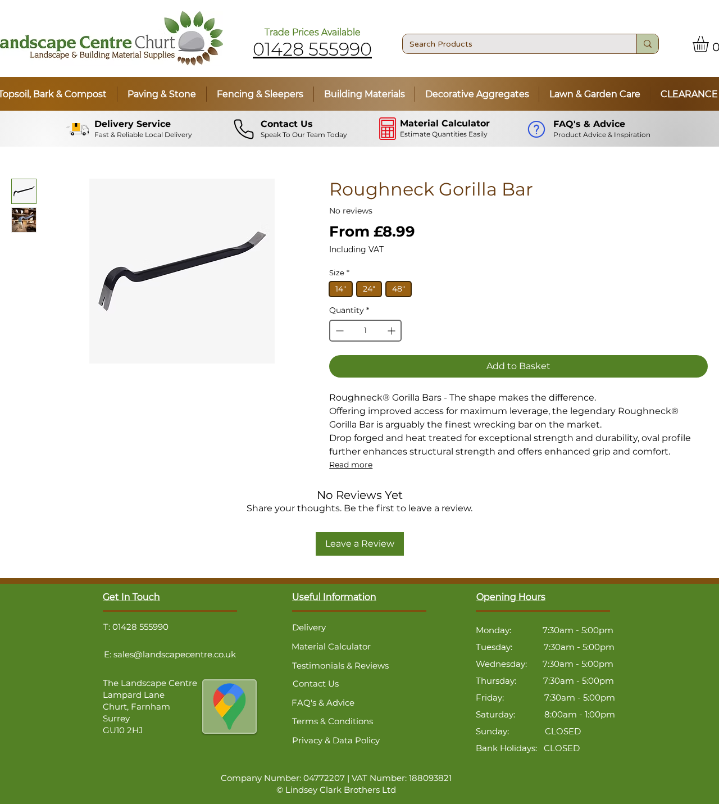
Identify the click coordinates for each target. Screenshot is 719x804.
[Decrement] (338, 330)
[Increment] (392, 330)
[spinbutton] (365, 330)
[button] (161, 94)
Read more (350, 465)
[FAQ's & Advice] (538, 129)
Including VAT (356, 250)
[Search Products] (647, 43)
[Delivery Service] (79, 129)
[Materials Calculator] (389, 128)
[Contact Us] (245, 129)
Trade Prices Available (313, 32)
